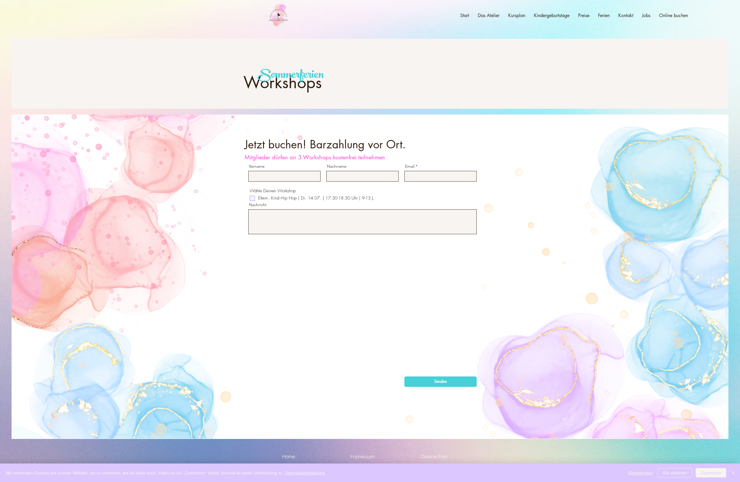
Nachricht (258, 205)
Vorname (257, 166)
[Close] (733, 472)
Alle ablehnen (675, 473)
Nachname (337, 166)
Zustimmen (711, 473)
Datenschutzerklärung (305, 473)
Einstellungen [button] (640, 473)
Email (410, 166)
